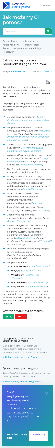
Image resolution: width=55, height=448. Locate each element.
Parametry (36, 203)
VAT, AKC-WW (20, 140)
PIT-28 (10, 137)
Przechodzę (39, 434)
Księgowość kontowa (31, 164)
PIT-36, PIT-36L (22, 137)
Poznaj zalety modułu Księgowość (23, 381)
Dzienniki (44, 210)
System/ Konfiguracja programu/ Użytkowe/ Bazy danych (28, 120)
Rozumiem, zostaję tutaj (17, 436)
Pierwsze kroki (19, 71)
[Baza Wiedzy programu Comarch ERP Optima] (16, 5)
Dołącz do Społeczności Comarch (22, 357)
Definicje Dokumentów (19, 221)
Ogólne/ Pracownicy (37, 282)
